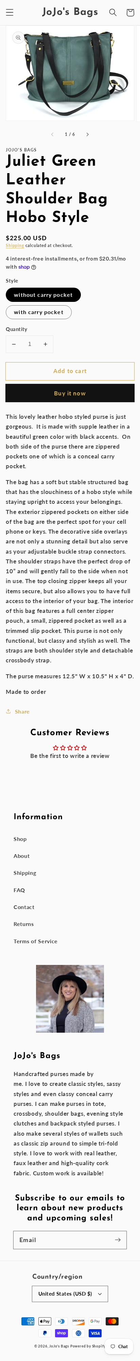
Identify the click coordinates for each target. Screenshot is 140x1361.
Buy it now (70, 393)
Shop (20, 839)
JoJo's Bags (59, 1346)
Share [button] (22, 711)
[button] (9, 12)
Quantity (17, 329)
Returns (24, 924)
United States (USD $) (65, 1294)
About (22, 855)
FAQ (19, 890)
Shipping (15, 245)
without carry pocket (43, 294)
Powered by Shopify (88, 1346)
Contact (24, 907)
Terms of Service (36, 941)
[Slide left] (52, 134)
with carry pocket (39, 312)
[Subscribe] (117, 1240)
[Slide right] (87, 134)
